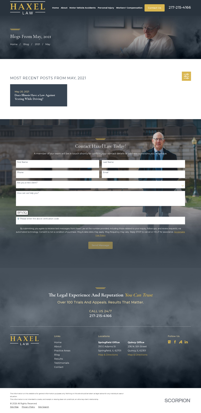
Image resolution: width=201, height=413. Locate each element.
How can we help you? (28, 193)
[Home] (27, 7)
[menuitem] (14, 407)
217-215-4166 (180, 7)
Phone (20, 172)
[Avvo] (180, 341)
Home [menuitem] (55, 8)
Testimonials (61, 363)
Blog (57, 354)
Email (105, 172)
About (58, 346)
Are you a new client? (27, 183)
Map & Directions (108, 354)
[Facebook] (175, 341)
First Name (22, 162)
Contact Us (154, 7)
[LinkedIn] (186, 341)
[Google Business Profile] (169, 341)
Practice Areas (62, 350)
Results (58, 358)
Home (58, 342)
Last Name (108, 162)
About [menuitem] (64, 8)
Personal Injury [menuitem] (106, 8)
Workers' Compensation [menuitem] (129, 8)
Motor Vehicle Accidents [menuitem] (82, 8)
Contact (58, 367)
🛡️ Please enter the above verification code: (38, 219)
